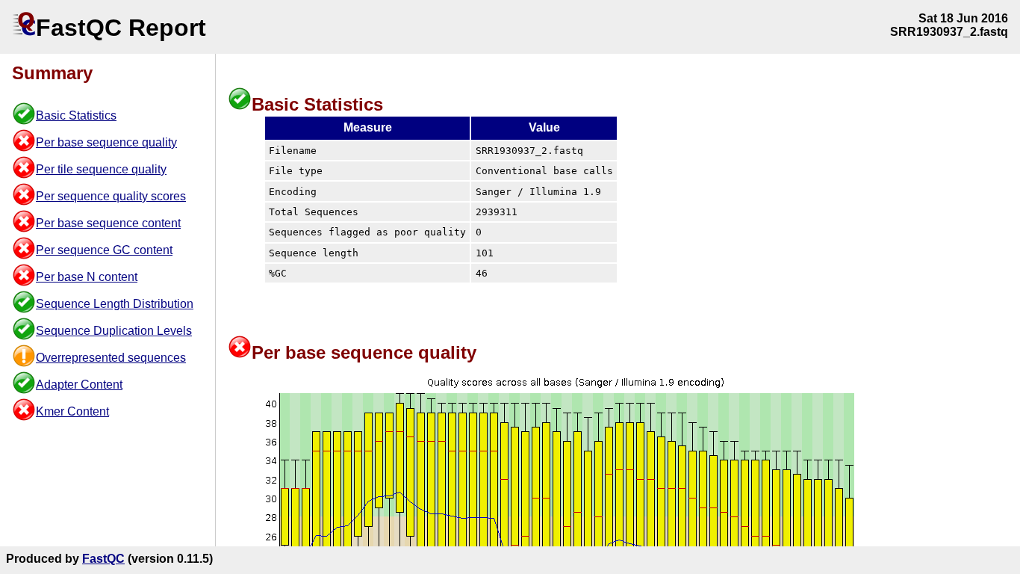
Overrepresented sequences (111, 357)
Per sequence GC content (104, 250)
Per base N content (86, 277)
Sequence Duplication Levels (114, 330)
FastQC (103, 558)
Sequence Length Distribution (114, 303)
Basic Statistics (76, 115)
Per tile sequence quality (101, 169)
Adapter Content (79, 384)
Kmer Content (72, 411)
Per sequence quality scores (111, 196)
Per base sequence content (108, 223)
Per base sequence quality (106, 142)
